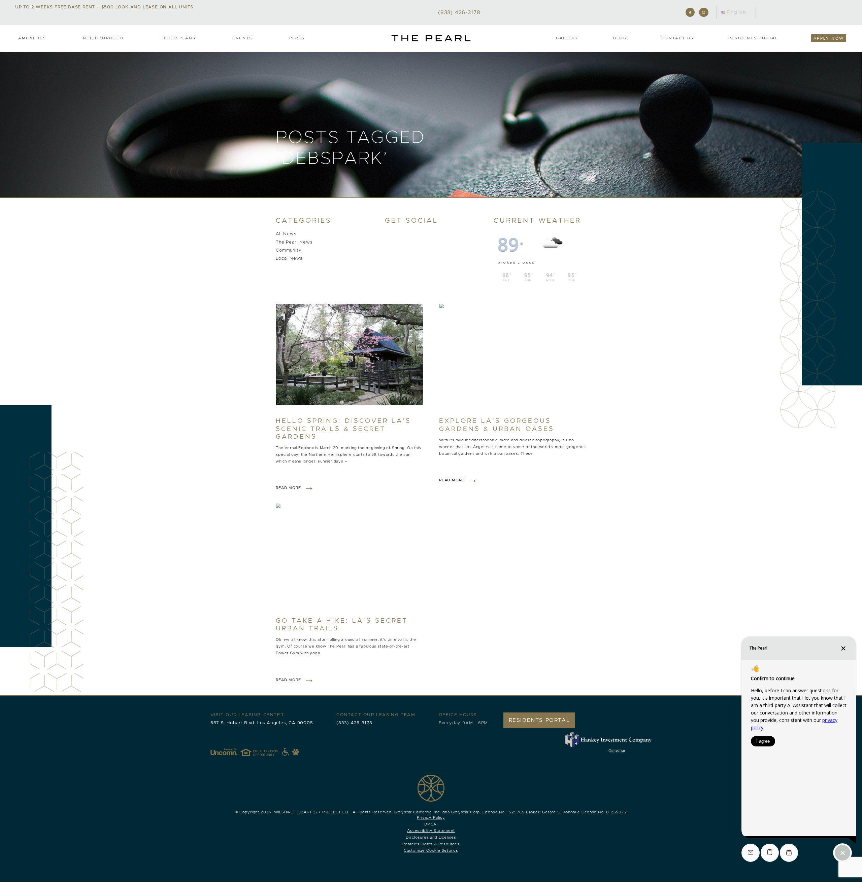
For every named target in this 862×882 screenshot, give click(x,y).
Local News (289, 258)
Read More (288, 488)
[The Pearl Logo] (431, 38)
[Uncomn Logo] (223, 751)
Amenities (32, 38)
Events (242, 38)
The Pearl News (294, 242)
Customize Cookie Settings (431, 850)
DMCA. (431, 824)
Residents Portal (753, 38)
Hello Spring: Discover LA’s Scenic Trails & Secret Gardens (343, 429)
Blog (620, 38)
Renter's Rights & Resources (431, 844)
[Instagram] (703, 12)
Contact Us (677, 38)
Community (288, 250)
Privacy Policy (431, 817)
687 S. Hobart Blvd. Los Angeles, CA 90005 (261, 723)
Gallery (567, 38)
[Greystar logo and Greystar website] (616, 750)
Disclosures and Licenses (431, 837)
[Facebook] (690, 12)
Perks (297, 38)
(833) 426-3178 (354, 723)
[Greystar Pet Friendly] (295, 752)
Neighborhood (103, 38)
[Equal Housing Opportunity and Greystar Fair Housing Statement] (264, 752)
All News (286, 234)
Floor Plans (178, 38)
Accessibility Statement (431, 831)
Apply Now (829, 38)
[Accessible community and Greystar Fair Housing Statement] (285, 752)
